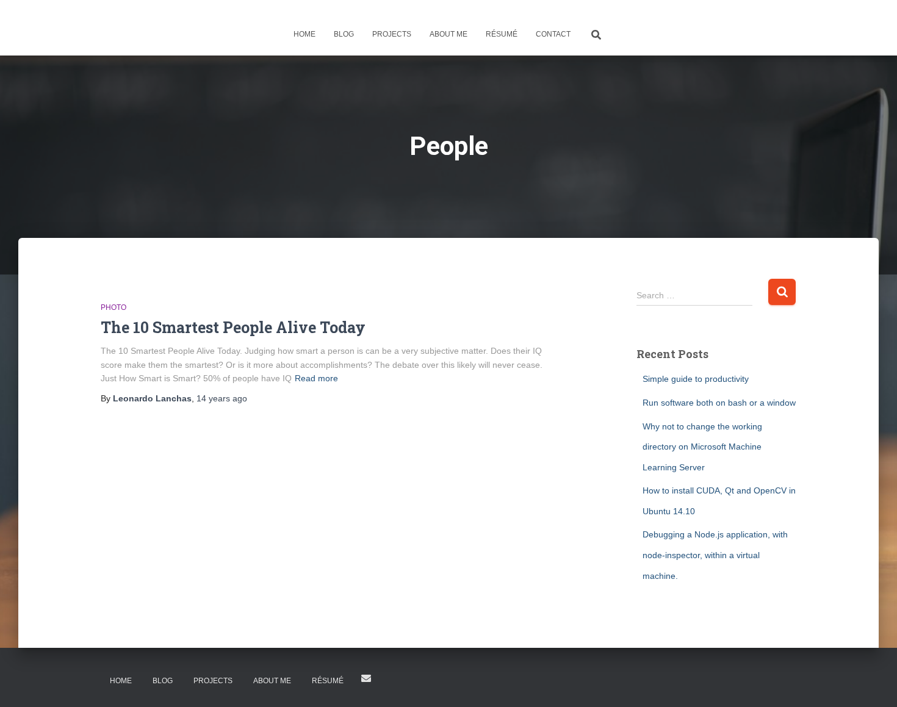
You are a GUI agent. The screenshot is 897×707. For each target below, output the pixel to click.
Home (304, 34)
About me (448, 34)
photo (113, 307)
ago (221, 398)
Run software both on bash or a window (719, 402)
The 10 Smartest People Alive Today (233, 327)
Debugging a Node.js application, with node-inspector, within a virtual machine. (715, 554)
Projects (391, 34)
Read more (316, 378)
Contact (553, 34)
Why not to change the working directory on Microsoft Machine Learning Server (702, 447)
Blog (344, 34)
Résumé (501, 34)
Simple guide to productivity (696, 379)
